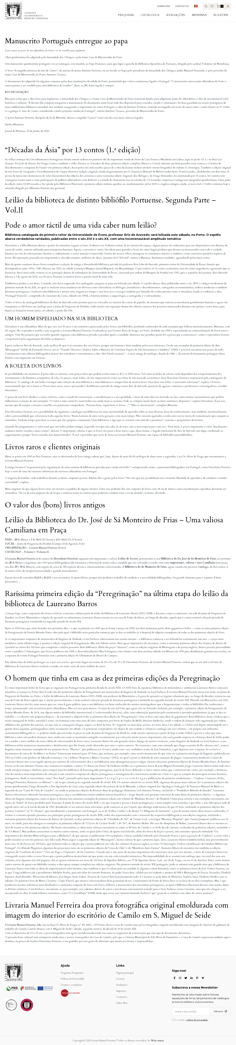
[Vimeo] (202, 978)
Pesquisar (126, 15)
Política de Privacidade (72, 979)
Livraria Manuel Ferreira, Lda (24, 925)
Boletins (221, 15)
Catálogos (150, 15)
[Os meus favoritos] (212, 6)
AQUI (37, 577)
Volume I (29, 552)
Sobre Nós (163, 6)
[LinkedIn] (191, 978)
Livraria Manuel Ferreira (43, 548)
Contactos (182, 6)
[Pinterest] (197, 978)
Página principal (124, 973)
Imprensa (199, 15)
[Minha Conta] (228, 6)
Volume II (43, 552)
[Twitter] (185, 978)
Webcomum (157, 1040)
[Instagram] (180, 978)
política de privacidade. (197, 1020)
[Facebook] (174, 978)
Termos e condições (71, 985)
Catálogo (203, 567)
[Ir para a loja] (206, 6)
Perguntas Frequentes (72, 973)
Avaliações (175, 15)
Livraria (120, 979)
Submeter (218, 1011)
